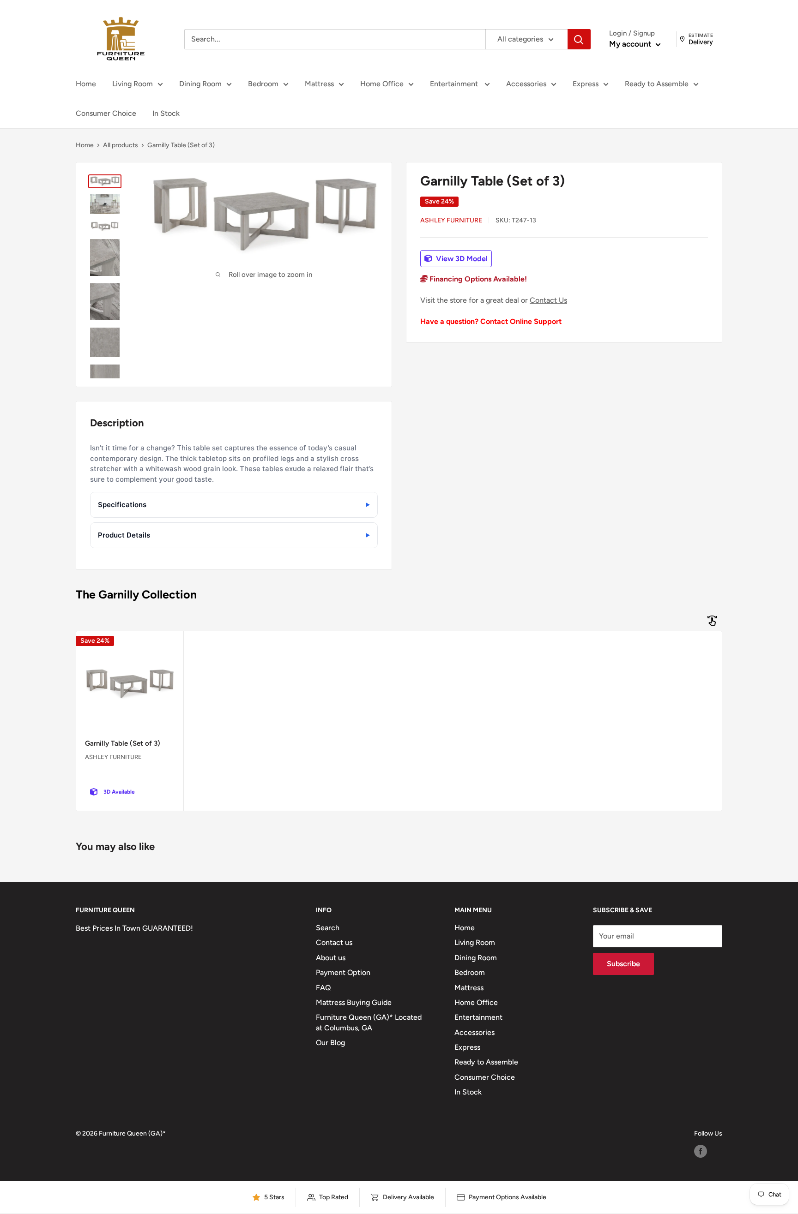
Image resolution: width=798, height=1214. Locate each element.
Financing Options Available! (477, 279)
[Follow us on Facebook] (700, 1151)
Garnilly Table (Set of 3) (122, 743)
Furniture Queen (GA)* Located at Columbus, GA (369, 1022)
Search (327, 927)
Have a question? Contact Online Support (491, 321)
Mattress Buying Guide (354, 1002)
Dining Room (200, 83)
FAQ (323, 987)
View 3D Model (461, 258)
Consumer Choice (106, 113)
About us (330, 957)
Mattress (319, 83)
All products (120, 145)
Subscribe (623, 963)
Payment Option (343, 972)
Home (86, 83)
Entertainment (455, 83)
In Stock (166, 113)
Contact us (334, 942)
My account (631, 43)
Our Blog (330, 1042)
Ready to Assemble (657, 83)
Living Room (132, 83)
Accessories (526, 83)
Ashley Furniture (451, 220)
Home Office (382, 83)
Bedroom (263, 83)
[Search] (579, 39)
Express (585, 83)
